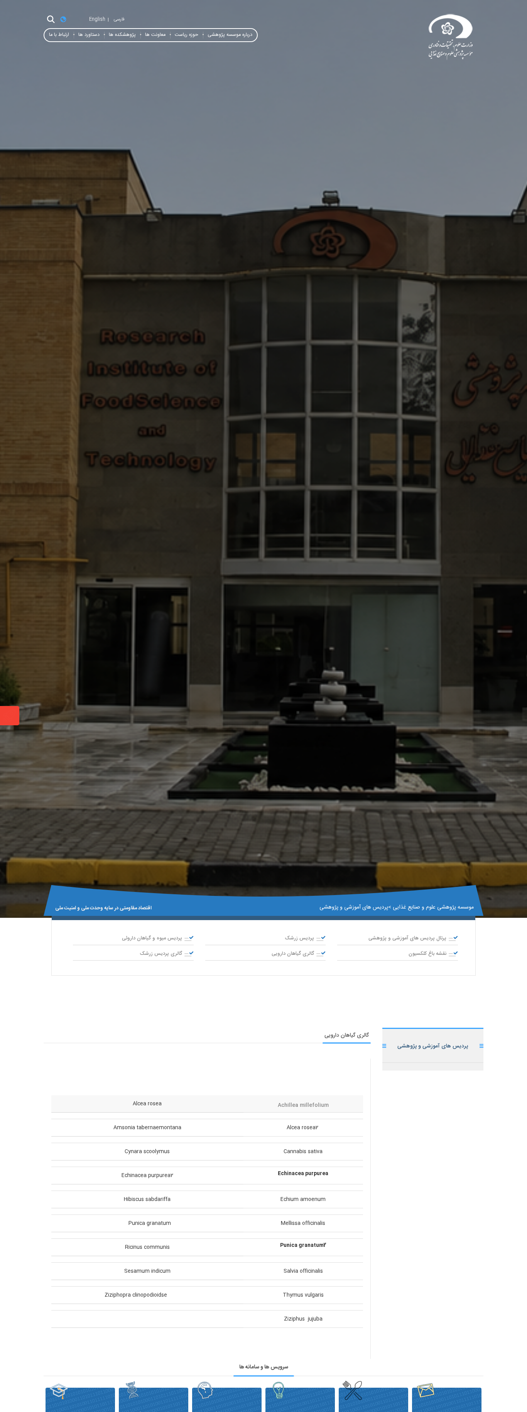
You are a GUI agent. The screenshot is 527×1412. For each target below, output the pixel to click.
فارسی (119, 19)
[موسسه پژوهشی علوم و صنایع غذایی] (414, 38)
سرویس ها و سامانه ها (263, 1367)
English (97, 19)
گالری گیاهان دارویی (346, 1035)
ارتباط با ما (59, 35)
